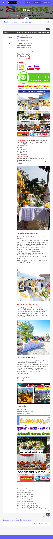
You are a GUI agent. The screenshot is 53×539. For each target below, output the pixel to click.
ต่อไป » (49, 26)
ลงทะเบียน (39, 15)
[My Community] (12, 2)
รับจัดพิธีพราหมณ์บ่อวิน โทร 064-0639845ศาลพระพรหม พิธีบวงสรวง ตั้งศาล (25, 37)
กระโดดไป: (35, 523)
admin (9, 35)
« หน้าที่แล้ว (45, 26)
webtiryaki (36, 537)
